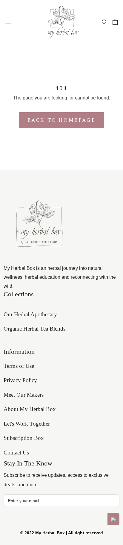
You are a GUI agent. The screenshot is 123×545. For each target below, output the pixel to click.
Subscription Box (24, 438)
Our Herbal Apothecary (30, 314)
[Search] (104, 21)
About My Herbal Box (30, 409)
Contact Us (16, 452)
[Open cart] (115, 22)
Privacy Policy (20, 380)
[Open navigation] (8, 21)
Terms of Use (19, 366)
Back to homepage (61, 120)
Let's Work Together (27, 424)
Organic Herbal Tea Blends (34, 329)
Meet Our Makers (24, 395)
